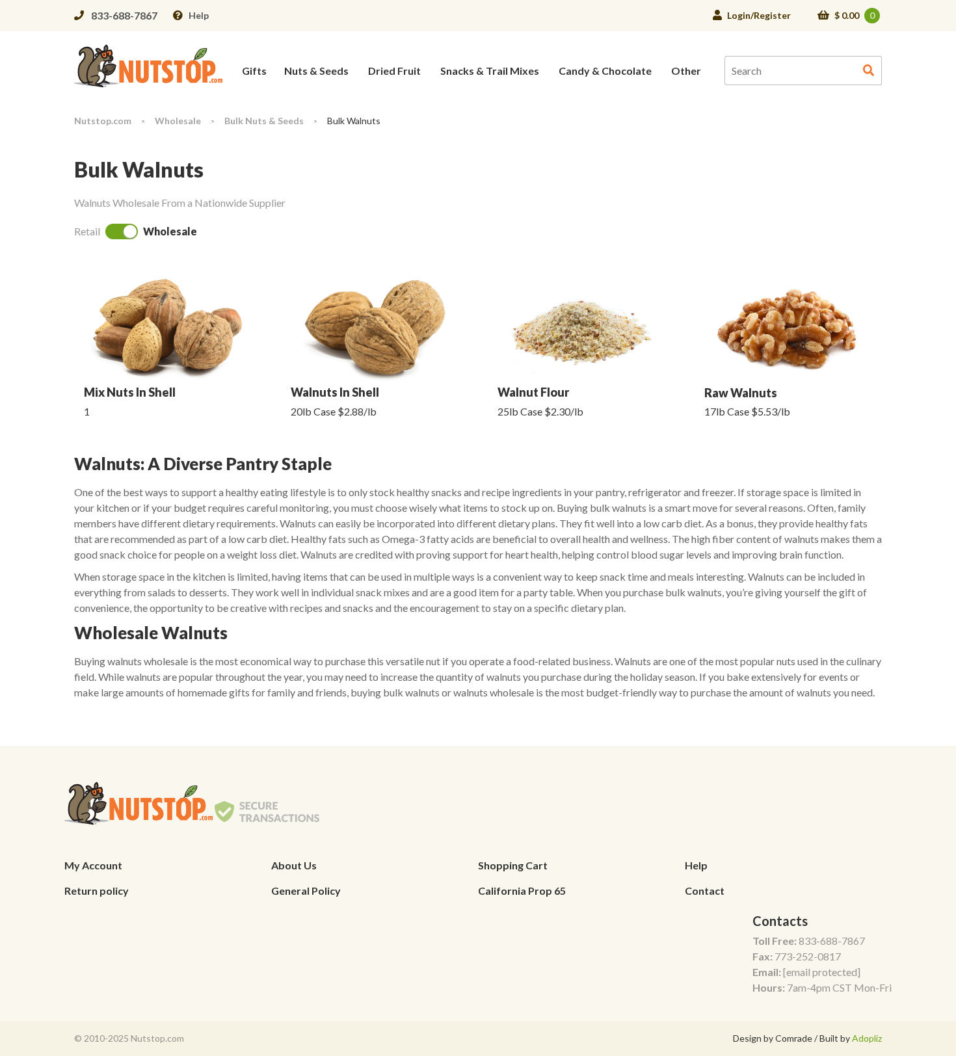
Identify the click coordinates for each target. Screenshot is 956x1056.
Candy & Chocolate (605, 70)
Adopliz (867, 1038)
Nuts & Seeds (316, 70)
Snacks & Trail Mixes (489, 70)
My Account (93, 865)
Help (199, 15)
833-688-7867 (124, 15)
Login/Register (759, 15)
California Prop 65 (522, 890)
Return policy (96, 890)
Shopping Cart (513, 865)
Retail (87, 231)
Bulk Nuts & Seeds (264, 120)
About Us (294, 865)
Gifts (254, 70)
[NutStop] (148, 65)
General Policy (306, 890)
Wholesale (178, 120)
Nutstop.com (102, 120)
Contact (704, 890)
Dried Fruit (394, 70)
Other (686, 70)
